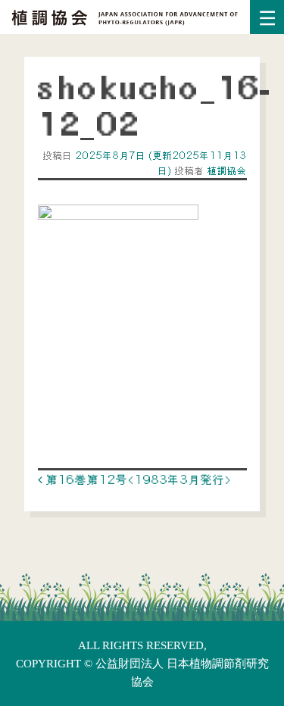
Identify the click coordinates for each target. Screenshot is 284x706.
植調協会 (225, 171)
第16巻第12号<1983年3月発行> (137, 479)
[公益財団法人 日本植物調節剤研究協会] (125, 15)
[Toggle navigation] (267, 17)
